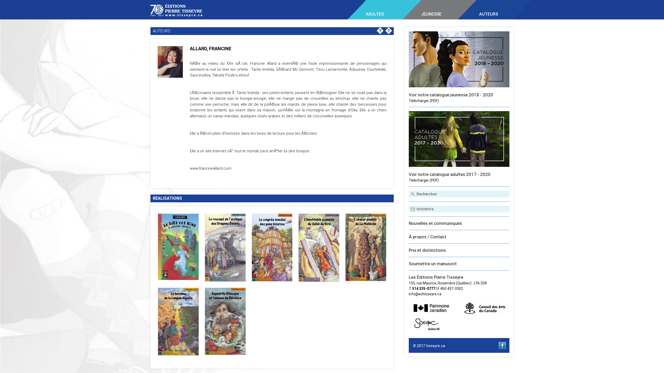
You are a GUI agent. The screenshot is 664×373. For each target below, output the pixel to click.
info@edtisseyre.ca (425, 294)
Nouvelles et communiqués (435, 223)
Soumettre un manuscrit (433, 263)
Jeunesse (431, 14)
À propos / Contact (427, 236)
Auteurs (488, 14)
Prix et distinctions (427, 250)
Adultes (375, 14)
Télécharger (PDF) (424, 101)
